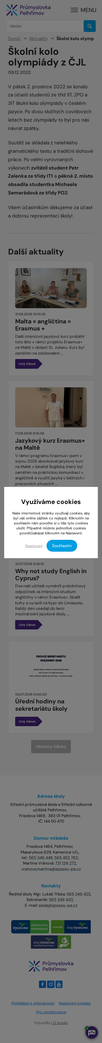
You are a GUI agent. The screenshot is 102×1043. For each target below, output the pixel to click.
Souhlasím (62, 545)
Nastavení (33, 546)
